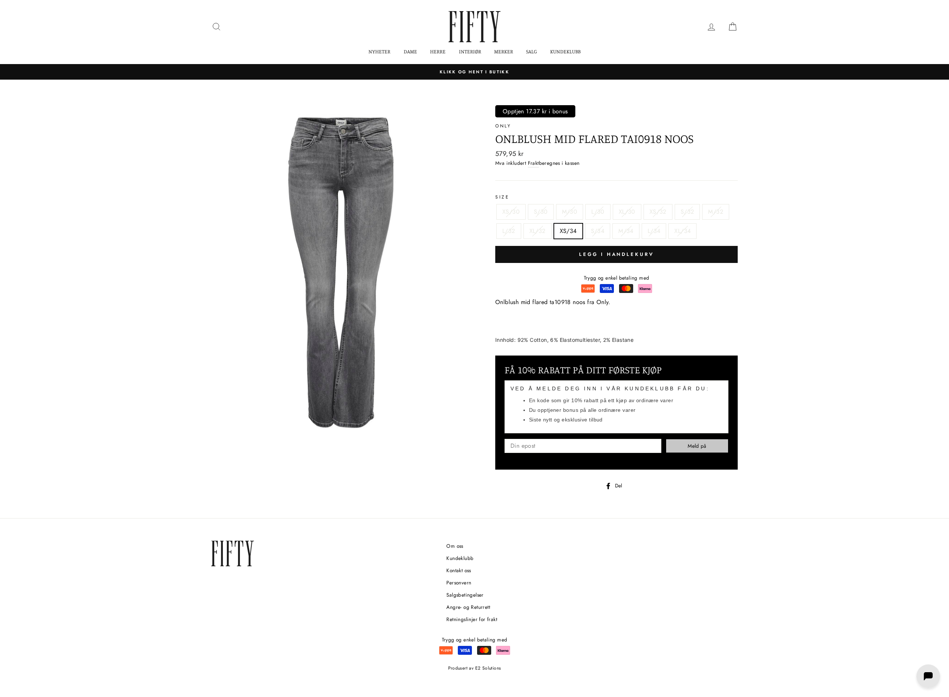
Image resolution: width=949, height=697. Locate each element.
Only (503, 126)
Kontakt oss (458, 570)
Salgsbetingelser (464, 594)
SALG (531, 51)
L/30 (598, 211)
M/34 (626, 231)
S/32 (687, 211)
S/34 (598, 231)
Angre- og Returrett (468, 607)
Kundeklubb (565, 51)
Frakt (533, 163)
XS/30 (511, 211)
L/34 (654, 231)
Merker (503, 51)
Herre (438, 51)
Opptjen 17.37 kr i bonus (535, 111)
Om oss (454, 546)
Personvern (458, 582)
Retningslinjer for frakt (471, 619)
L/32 (508, 231)
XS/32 (658, 211)
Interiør (470, 51)
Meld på (697, 446)
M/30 (570, 211)
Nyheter (379, 51)
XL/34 (682, 231)
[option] (474, 72)
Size (502, 197)
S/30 (541, 211)
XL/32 (537, 231)
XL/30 (627, 211)
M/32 (715, 211)
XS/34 (568, 231)
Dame (410, 51)
